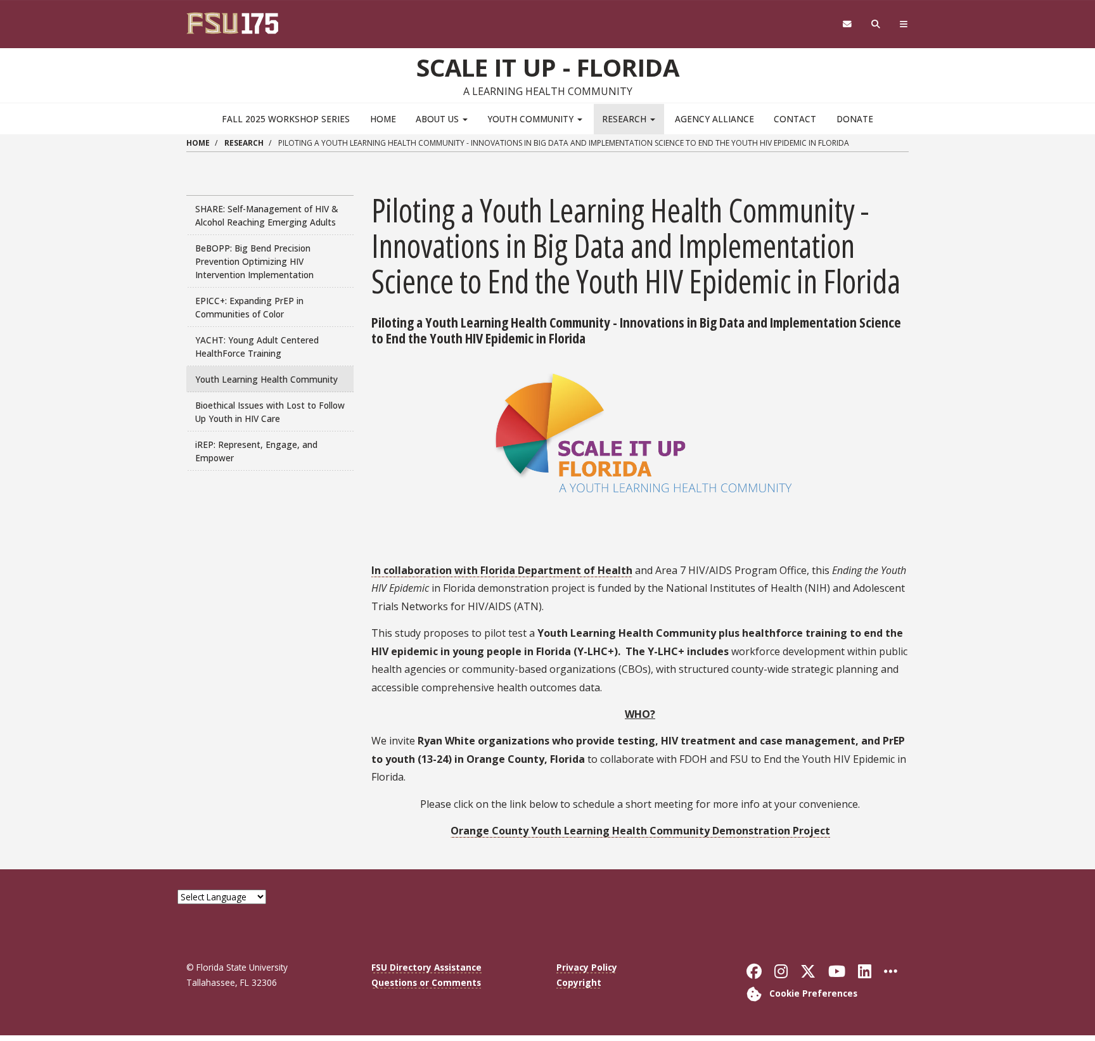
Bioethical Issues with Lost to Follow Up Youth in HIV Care (270, 412)
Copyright (578, 982)
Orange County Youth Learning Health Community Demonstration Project (640, 831)
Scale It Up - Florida (547, 67)
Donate (854, 119)
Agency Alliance (714, 119)
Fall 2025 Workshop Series (286, 119)
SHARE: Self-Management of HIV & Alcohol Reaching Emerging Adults (266, 215)
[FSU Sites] (904, 24)
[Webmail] (847, 24)
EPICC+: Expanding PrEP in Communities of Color (249, 307)
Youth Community (531, 119)
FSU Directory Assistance (426, 967)
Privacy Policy (586, 967)
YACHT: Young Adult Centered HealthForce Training (257, 346)
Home (383, 119)
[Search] (876, 24)
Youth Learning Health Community (266, 379)
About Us (438, 119)
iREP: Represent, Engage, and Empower (256, 451)
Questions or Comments (426, 982)
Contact (795, 119)
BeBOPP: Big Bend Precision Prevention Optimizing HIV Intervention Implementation (254, 261)
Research (625, 119)
